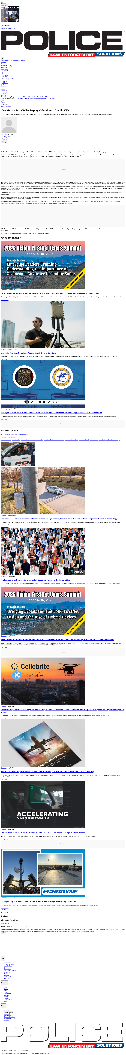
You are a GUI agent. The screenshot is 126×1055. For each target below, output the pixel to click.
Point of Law (4, 75)
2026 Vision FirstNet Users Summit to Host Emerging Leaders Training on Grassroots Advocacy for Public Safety (51, 293)
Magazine (14, 97)
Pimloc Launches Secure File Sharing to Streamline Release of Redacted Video (35, 580)
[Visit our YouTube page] (7, 916)
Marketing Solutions (44, 98)
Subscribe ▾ (4, 5)
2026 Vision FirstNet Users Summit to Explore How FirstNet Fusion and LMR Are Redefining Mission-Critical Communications (57, 639)
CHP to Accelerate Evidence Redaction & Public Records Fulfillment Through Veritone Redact (43, 833)
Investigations (4, 69)
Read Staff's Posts (5, 136)
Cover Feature (7, 1)
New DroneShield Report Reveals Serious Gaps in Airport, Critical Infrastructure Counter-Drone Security (47, 771)
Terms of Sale (19, 1053)
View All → (4, 909)
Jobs (46, 97)
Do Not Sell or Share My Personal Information (36, 1053)
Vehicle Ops (4, 90)
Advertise (3, 98)
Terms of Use (12, 1053)
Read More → (4, 300)
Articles (16, 1)
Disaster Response (6, 65)
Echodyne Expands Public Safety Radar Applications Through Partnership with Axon (38, 901)
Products (34, 97)
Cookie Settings (10, 98)
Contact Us (18, 98)
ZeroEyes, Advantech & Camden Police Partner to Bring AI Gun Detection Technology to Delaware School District (51, 412)
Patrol (2, 72)
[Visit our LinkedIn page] (5, 916)
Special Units (4, 81)
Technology (4, 84)
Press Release (25, 98)
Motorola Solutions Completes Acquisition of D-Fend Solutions (28, 353)
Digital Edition (11, 28)
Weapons (3, 93)
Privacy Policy (5, 1053)
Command (3, 62)
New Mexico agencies (11, 233)
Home (2, 106)
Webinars (24, 1)
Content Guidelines (34, 98)
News (12, 1)
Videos (20, 1)
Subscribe (3, 28)
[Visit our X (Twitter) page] (3, 916)
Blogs (9, 97)
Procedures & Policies (7, 78)
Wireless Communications (24, 233)
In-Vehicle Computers (37, 233)
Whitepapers (20, 97)
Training (3, 87)
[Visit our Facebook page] (1, 916)
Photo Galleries (41, 97)
